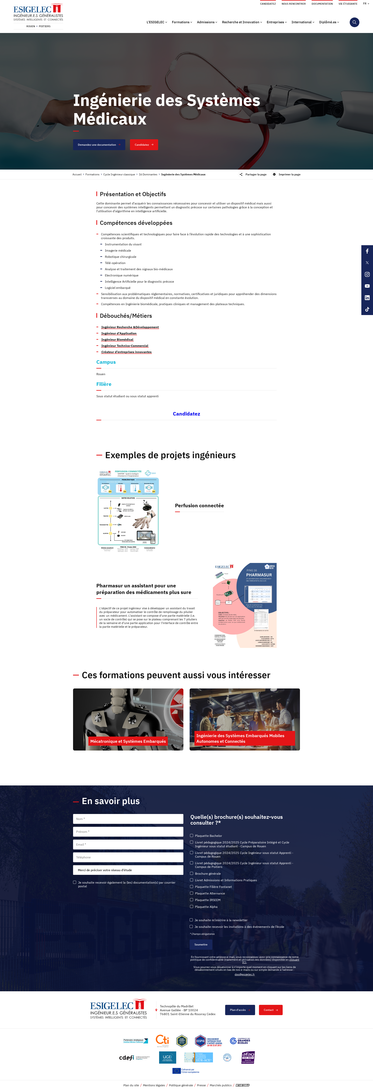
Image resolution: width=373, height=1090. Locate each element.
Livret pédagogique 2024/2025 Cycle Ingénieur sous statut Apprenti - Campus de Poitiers (244, 865)
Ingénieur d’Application (119, 333)
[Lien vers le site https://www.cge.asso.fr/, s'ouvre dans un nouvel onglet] (240, 1041)
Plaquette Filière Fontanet (213, 887)
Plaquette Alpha (206, 907)
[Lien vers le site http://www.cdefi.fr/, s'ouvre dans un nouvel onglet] (134, 1057)
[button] (157, 22)
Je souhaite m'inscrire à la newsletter (221, 920)
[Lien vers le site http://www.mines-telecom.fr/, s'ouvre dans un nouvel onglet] (135, 1040)
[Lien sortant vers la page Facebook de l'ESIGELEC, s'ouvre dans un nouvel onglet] (367, 251)
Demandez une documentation (97, 144)
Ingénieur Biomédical (117, 339)
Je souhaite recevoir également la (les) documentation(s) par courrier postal (126, 884)
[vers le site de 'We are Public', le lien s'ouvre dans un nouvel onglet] (243, 1085)
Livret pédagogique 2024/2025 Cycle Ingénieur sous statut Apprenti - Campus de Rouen (244, 854)
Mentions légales (154, 1085)
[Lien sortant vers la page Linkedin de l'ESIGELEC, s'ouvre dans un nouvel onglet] (367, 297)
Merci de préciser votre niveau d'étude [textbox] (105, 870)
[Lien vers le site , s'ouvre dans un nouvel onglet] (181, 1041)
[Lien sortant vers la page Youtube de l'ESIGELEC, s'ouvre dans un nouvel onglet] (367, 286)
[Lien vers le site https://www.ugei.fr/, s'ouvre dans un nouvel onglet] (167, 1057)
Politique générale (181, 1085)
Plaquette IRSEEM (207, 900)
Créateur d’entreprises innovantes (126, 352)
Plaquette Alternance (210, 893)
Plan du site (131, 1085)
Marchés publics (221, 1085)
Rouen (30, 26)
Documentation (322, 3)
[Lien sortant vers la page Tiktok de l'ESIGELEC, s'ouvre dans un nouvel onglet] (367, 309)
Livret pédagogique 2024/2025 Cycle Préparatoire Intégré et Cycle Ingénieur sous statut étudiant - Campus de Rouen (242, 844)
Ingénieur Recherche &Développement (130, 327)
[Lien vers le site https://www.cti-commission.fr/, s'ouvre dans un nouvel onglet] (162, 1041)
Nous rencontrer (294, 3)
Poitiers (45, 26)
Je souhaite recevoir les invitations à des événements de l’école (239, 927)
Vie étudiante (348, 3)
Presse (201, 1085)
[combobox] (128, 870)
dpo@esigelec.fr (245, 974)
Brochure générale (208, 873)
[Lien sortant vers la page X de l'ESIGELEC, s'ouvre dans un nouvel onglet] (367, 262)
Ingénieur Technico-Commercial (124, 346)
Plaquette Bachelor (208, 836)
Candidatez (268, 3)
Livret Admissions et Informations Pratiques (226, 880)
